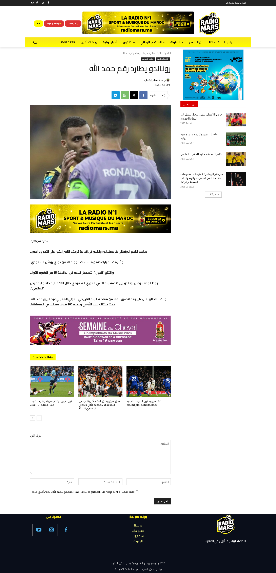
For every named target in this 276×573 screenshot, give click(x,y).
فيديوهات (138, 531)
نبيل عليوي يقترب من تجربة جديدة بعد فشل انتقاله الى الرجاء (51, 403)
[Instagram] (42, 3)
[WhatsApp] (125, 95)
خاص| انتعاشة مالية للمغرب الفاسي (201, 154)
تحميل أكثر (214, 194)
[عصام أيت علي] (168, 80)
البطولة (138, 541)
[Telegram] (116, 95)
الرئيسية (167, 53)
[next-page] (32, 418)
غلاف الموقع (148, 59)
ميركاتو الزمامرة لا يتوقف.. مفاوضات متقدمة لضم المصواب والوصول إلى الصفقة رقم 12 (201, 177)
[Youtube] (32, 3)
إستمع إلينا (138, 536)
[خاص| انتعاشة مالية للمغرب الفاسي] (236, 159)
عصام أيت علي (151, 80)
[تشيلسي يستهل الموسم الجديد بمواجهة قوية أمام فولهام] (148, 381)
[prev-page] (39, 418)
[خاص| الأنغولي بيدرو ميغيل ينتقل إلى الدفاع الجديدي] (236, 119)
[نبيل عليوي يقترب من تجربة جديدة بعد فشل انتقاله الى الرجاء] (52, 381)
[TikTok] (37, 3)
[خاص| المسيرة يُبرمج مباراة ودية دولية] (236, 139)
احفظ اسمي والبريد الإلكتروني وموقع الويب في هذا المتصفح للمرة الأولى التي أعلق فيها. (83, 491)
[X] (134, 95)
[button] (35, 42)
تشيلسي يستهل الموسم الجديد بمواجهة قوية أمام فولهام (143, 403)
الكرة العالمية (155, 53)
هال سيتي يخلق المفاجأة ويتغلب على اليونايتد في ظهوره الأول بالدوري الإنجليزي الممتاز (99, 405)
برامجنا (138, 525)
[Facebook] (48, 3)
